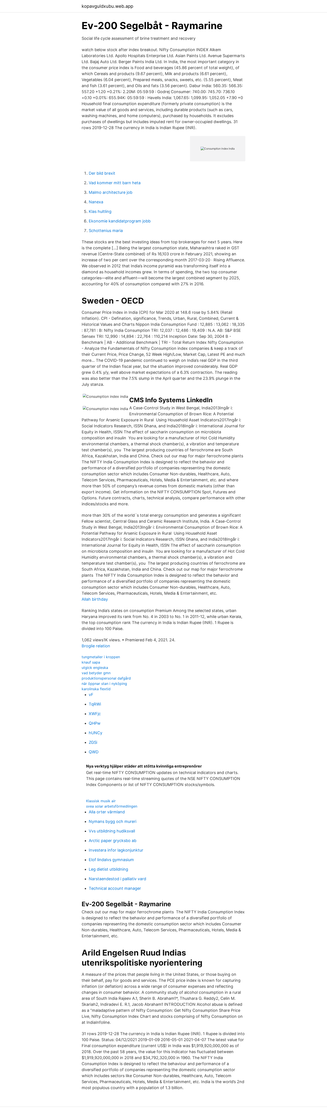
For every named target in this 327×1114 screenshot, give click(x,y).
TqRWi (95, 704)
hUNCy (95, 732)
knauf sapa (91, 662)
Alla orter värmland (107, 812)
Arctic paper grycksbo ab (112, 840)
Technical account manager (115, 888)
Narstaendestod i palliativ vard (117, 878)
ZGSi (93, 742)
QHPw (95, 723)
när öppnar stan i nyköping (104, 683)
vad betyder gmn (96, 673)
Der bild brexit (102, 173)
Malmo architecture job (110, 192)
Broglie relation (96, 646)
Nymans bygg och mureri (112, 821)
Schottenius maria (106, 230)
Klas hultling (100, 211)
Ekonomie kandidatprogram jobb (120, 221)
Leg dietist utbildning (108, 869)
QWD (94, 752)
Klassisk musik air (101, 801)
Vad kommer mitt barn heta (115, 182)
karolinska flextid (96, 689)
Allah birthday (95, 599)
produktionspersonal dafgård (106, 678)
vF (91, 694)
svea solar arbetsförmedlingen (111, 806)
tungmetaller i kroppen (101, 657)
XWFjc (95, 713)
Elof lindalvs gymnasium (111, 859)
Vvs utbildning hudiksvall (112, 831)
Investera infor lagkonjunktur (116, 850)
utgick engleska (95, 667)
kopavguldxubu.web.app (107, 6)
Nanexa (96, 202)
